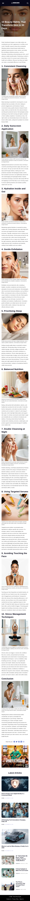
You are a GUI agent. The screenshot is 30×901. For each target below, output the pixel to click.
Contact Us (8, 899)
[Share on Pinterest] (19, 741)
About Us (21, 899)
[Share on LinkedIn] (21, 741)
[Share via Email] (23, 741)
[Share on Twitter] (16, 741)
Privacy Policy (15, 899)
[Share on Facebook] (14, 741)
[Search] (27, 3)
